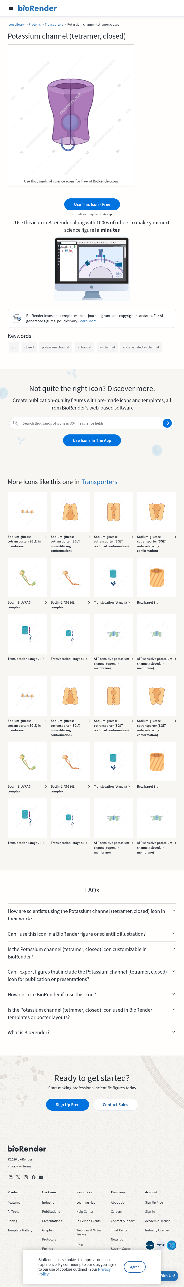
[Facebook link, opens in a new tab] (33, 1177)
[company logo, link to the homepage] (37, 8)
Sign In (150, 1211)
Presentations (52, 1221)
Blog (79, 1244)
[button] (11, 8)
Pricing (12, 1221)
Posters (47, 1249)
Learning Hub (86, 1202)
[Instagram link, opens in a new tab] (26, 1177)
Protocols (49, 1239)
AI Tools (13, 1211)
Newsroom (118, 1239)
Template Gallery (20, 1230)
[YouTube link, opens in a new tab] (41, 1177)
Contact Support (123, 1221)
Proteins (35, 24)
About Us (117, 1202)
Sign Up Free (67, 1104)
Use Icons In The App (92, 440)
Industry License (157, 1230)
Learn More (87, 320)
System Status (121, 1249)
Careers (116, 1211)
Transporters (54, 24)
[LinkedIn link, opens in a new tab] (10, 1177)
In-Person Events (88, 1221)
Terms (27, 1166)
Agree (134, 1266)
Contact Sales (115, 1104)
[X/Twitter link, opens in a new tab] (18, 1177)
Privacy (13, 1166)
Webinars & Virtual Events (89, 1232)
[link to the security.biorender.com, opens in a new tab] (150, 1245)
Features (14, 1202)
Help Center (84, 1211)
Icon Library (16, 24)
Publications (51, 1211)
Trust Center (120, 1230)
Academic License (157, 1221)
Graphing (48, 1230)
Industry (48, 1202)
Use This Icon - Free (92, 204)
